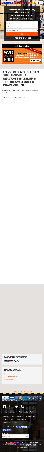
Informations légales (18, 419)
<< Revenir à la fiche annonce (14, 97)
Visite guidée (8, 379)
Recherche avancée (23, 38)
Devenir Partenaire (16, 416)
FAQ (5, 374)
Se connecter (30, 416)
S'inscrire (5, 419)
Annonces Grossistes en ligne (22, 391)
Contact (5, 416)
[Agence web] (31, 445)
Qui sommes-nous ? (11, 377)
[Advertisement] (22, 190)
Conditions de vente (9, 422)
